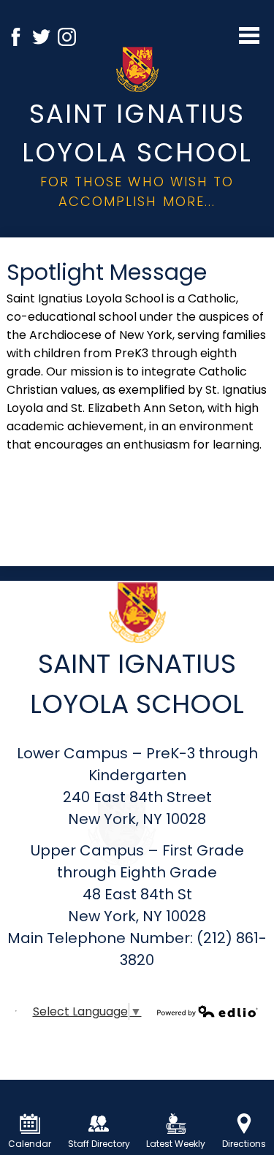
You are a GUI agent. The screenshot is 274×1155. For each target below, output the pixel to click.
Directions (244, 1143)
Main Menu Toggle (249, 35)
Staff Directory (99, 1143)
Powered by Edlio (207, 1011)
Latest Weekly (175, 1143)
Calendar (29, 1143)
